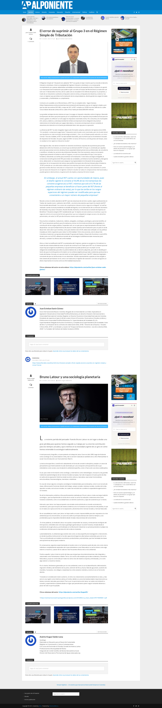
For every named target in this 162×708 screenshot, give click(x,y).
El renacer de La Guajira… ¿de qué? (131, 18)
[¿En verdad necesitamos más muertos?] (43, 18)
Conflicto (91, 12)
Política (84, 12)
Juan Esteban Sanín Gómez (31, 33)
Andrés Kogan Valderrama (31, 379)
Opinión (30, 12)
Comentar (31, 387)
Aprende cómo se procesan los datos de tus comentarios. (71, 351)
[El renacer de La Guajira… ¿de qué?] (122, 18)
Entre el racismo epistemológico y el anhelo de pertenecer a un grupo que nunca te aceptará (72, 19)
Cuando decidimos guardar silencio (112, 18)
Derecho (44, 12)
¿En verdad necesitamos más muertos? (52, 18)
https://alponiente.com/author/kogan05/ (73, 592)
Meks (40, 706)
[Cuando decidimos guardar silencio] (103, 18)
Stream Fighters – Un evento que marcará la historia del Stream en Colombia (81, 685)
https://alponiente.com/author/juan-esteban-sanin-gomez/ (73, 268)
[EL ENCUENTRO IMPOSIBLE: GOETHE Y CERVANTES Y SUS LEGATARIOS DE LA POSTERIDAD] (24, 20)
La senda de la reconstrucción (89, 18)
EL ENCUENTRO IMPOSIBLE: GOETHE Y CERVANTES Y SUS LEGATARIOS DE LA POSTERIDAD (32, 20)
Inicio (24, 12)
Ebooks (26, 696)
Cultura (37, 12)
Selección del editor (91, 286)
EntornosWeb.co (53, 706)
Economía (52, 12)
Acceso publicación (29, 699)
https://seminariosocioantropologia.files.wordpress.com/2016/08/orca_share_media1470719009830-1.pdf (74, 598)
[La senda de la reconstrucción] (83, 18)
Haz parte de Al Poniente (31, 693)
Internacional (76, 12)
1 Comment (31, 41)
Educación (60, 12)
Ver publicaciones (102, 303)
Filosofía (67, 12)
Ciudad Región (88, 282)
